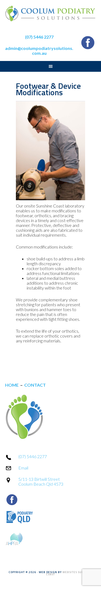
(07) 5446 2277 (32, 456)
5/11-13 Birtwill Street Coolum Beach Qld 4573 (40, 481)
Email (23, 467)
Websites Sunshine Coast (69, 573)
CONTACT (35, 384)
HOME (12, 384)
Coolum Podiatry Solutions (50, 16)
